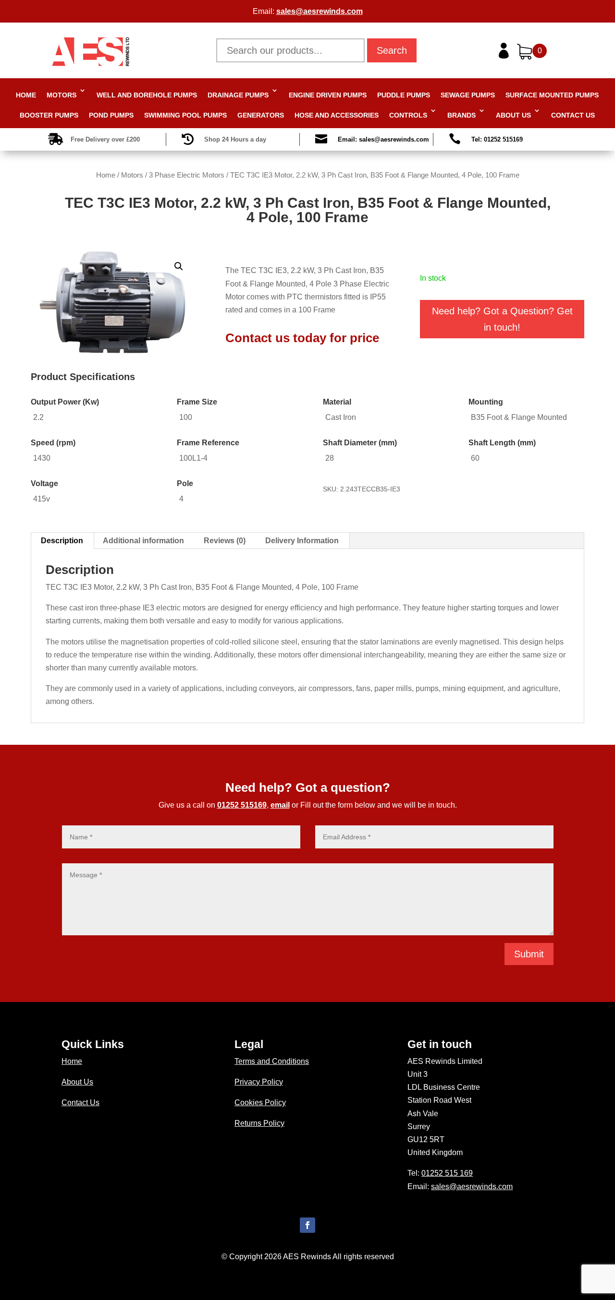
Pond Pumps (111, 115)
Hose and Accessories (337, 115)
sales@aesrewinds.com (319, 11)
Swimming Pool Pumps (185, 115)
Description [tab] (62, 541)
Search (392, 50)
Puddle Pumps (403, 95)
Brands (461, 115)
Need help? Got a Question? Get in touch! (502, 319)
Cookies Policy (260, 1102)
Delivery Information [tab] (302, 541)
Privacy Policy (258, 1082)
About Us (513, 115)
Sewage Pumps (468, 95)
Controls (408, 115)
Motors (61, 95)
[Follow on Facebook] (307, 1225)
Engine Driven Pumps (328, 95)
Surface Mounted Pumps (552, 95)
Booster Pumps (49, 115)
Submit (529, 954)
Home (26, 95)
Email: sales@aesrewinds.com (383, 139)
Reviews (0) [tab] (225, 541)
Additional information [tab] (143, 541)
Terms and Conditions (271, 1061)
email (280, 805)
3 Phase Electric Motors (186, 175)
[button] (178, 266)
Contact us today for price (302, 338)
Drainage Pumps (238, 95)
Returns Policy (259, 1123)
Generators (260, 115)
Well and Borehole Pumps (147, 95)
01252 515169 (242, 805)
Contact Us (573, 115)
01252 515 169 (447, 1173)
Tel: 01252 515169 (497, 139)
